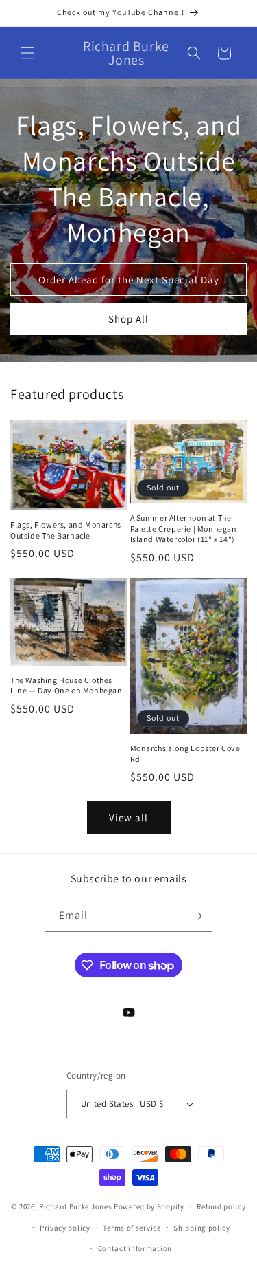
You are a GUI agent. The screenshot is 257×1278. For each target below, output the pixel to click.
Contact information (135, 1248)
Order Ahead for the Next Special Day (128, 279)
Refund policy (221, 1206)
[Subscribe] (197, 916)
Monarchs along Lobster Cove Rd (185, 753)
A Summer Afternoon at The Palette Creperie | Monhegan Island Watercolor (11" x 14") (183, 528)
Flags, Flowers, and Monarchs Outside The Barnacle (65, 530)
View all (128, 817)
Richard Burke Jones (75, 1206)
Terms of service (131, 1228)
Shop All (128, 318)
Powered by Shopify (149, 1206)
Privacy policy (65, 1228)
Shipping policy (201, 1228)
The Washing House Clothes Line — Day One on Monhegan (66, 685)
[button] (27, 53)
